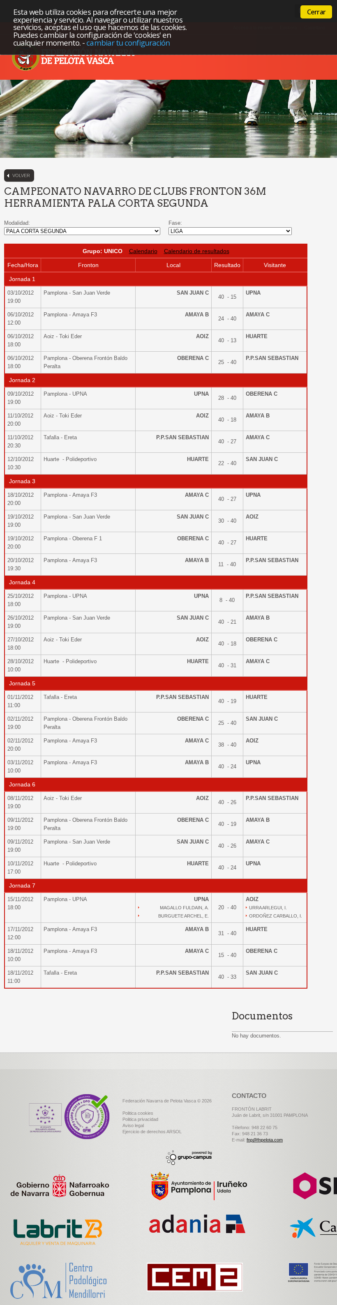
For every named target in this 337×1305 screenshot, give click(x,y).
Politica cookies (137, 1113)
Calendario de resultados (196, 251)
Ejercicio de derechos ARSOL (152, 1131)
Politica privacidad (140, 1119)
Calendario (143, 251)
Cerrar (316, 11)
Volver (21, 175)
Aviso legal (133, 1125)
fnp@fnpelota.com (265, 1139)
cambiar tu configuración (128, 42)
